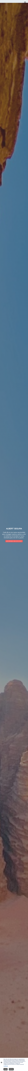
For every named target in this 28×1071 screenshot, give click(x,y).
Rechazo (11, 1069)
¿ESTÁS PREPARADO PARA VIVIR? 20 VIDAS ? (14, 541)
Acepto (5, 1069)
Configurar (6, 1066)
